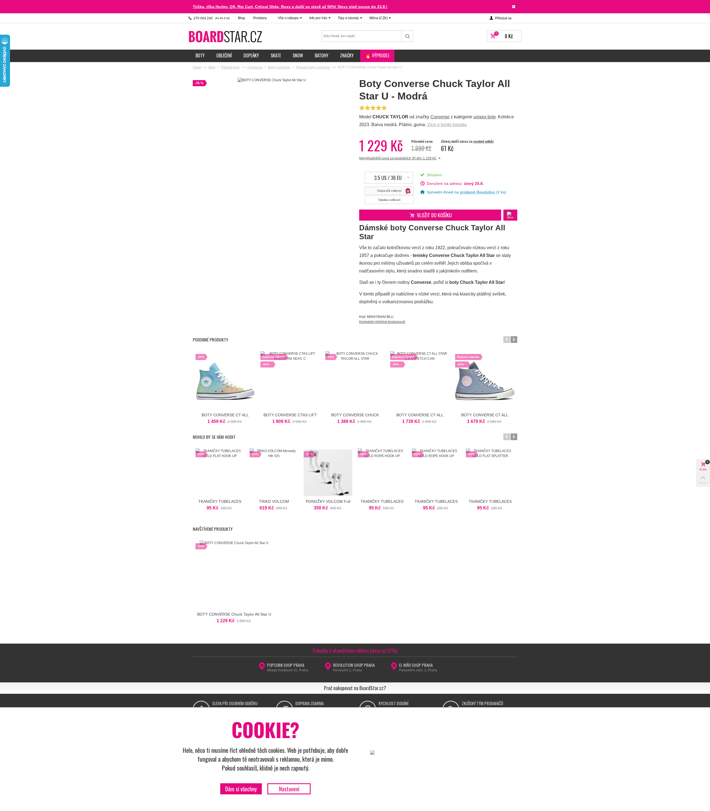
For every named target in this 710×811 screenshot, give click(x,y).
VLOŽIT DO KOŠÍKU (434, 215)
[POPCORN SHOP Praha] (262, 668)
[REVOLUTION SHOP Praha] (328, 668)
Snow (298, 55)
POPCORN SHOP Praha (285, 665)
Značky (347, 55)
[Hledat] (407, 36)
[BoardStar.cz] (226, 36)
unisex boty (484, 116)
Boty (200, 55)
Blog (241, 18)
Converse (440, 116)
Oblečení (224, 55)
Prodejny (260, 18)
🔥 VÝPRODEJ (377, 55)
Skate (276, 55)
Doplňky (251, 55)
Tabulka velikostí (389, 200)
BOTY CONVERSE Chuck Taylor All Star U (234, 614)
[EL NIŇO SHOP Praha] (394, 668)
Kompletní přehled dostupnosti (382, 322)
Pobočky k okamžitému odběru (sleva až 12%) (355, 650)
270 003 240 (211, 18)
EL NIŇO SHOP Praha (416, 665)
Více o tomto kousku (447, 124)
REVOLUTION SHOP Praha (354, 665)
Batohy (321, 55)
